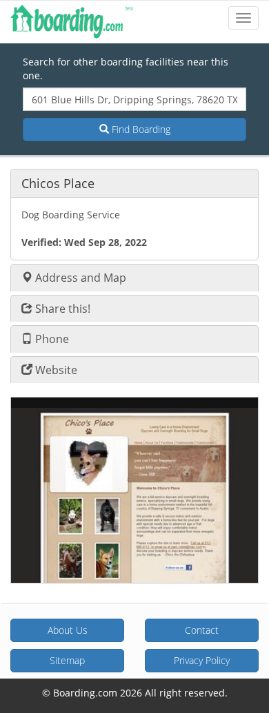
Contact (202, 630)
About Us (68, 630)
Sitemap (67, 660)
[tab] (134, 183)
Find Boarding (139, 129)
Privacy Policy (202, 660)
